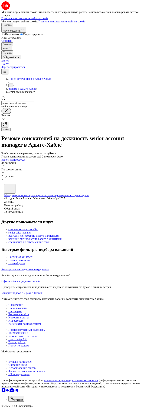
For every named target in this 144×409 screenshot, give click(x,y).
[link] (7, 52)
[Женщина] (9, 189)
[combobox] (17, 103)
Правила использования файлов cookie (61, 21)
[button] (5, 60)
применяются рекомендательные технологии (71, 380)
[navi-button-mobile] (4, 71)
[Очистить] (6, 111)
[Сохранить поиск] (4, 125)
